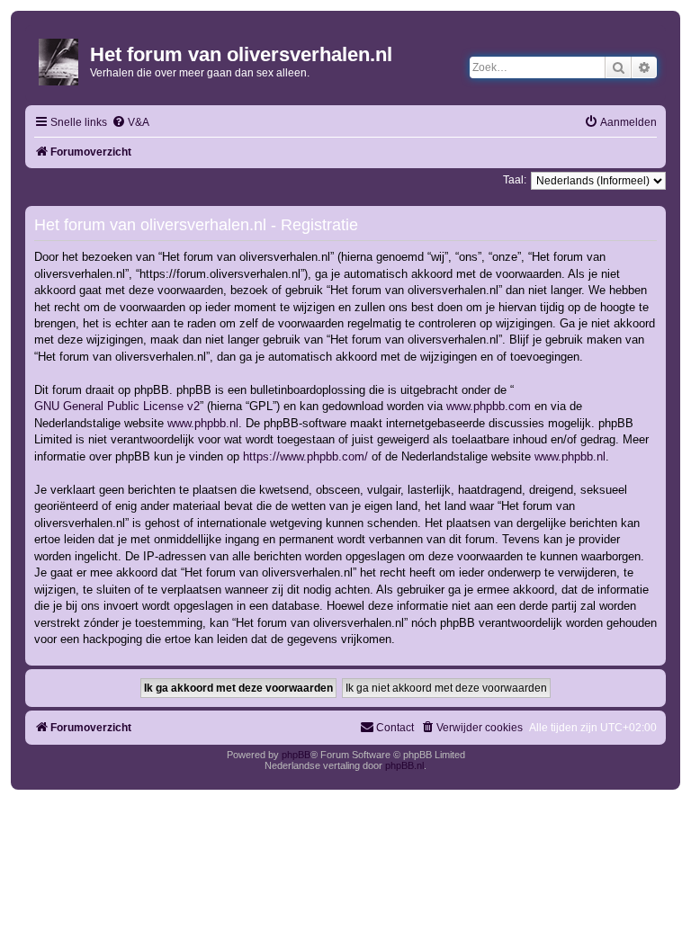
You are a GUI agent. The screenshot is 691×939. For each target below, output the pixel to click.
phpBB (296, 754)
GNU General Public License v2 (117, 406)
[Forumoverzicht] (60, 58)
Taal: (514, 180)
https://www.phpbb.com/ (305, 456)
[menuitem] (130, 123)
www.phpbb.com (488, 406)
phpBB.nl (404, 765)
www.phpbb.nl (202, 423)
